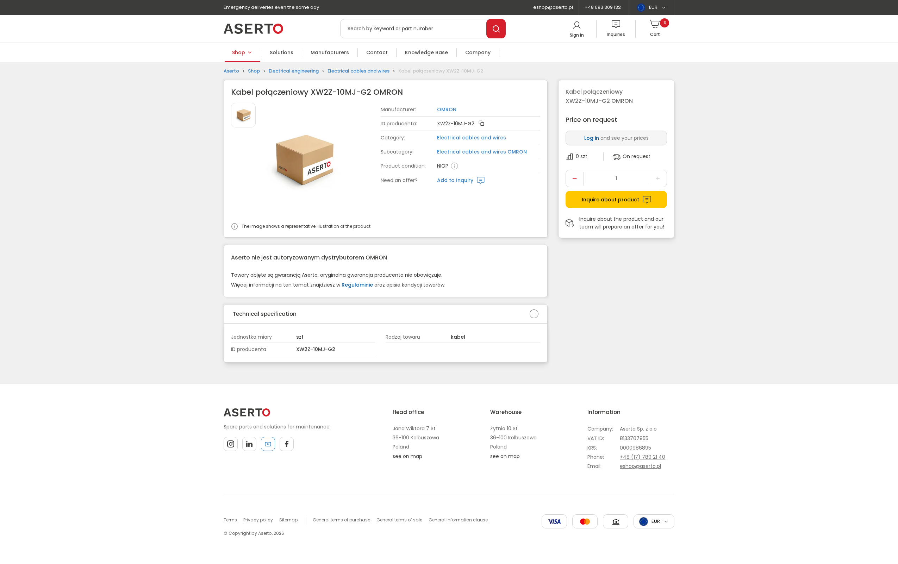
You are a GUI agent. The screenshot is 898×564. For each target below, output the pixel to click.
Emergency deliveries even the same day (271, 7)
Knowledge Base (426, 52)
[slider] (322, 161)
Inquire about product (610, 199)
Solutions (281, 52)
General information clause (458, 519)
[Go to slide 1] (243, 115)
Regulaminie (357, 284)
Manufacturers (330, 52)
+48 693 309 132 (603, 7)
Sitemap (288, 519)
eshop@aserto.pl (553, 7)
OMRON (446, 109)
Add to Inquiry (455, 180)
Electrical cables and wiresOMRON (482, 151)
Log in (591, 138)
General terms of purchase (341, 519)
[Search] (496, 28)
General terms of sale (399, 519)
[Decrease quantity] (575, 178)
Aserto (231, 71)
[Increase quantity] (658, 178)
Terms (230, 519)
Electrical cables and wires (358, 71)
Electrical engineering (294, 71)
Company (478, 52)
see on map (407, 456)
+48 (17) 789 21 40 (642, 456)
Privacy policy (258, 519)
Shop (238, 52)
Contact (377, 52)
